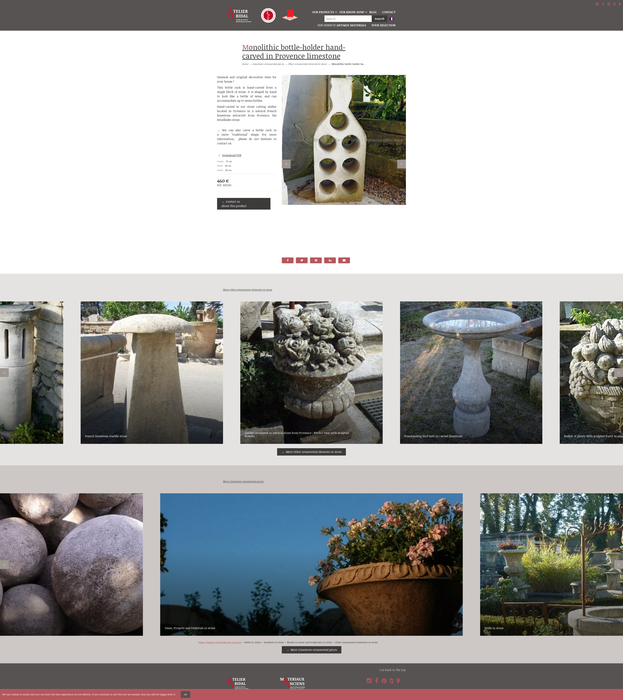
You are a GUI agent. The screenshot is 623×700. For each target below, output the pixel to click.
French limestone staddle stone (106, 436)
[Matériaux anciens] (306, 683)
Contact (389, 12)
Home (245, 64)
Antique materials (341, 25)
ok (185, 694)
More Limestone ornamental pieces (314, 650)
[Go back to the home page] (238, 15)
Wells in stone (493, 628)
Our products (323, 12)
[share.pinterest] (316, 260)
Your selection (384, 25)
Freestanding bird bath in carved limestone (433, 436)
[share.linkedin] (330, 260)
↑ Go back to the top (392, 670)
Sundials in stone (274, 642)
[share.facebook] (287, 260)
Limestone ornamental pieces (268, 64)
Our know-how (351, 12)
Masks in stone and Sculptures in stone (309, 642)
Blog (373, 12)
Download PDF (231, 155)
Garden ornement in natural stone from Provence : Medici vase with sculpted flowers (297, 434)
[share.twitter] (302, 260)
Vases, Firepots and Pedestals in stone (190, 628)
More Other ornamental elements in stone (314, 452)
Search (379, 19)
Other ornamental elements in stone (307, 64)
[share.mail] (344, 260)
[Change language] (393, 19)
